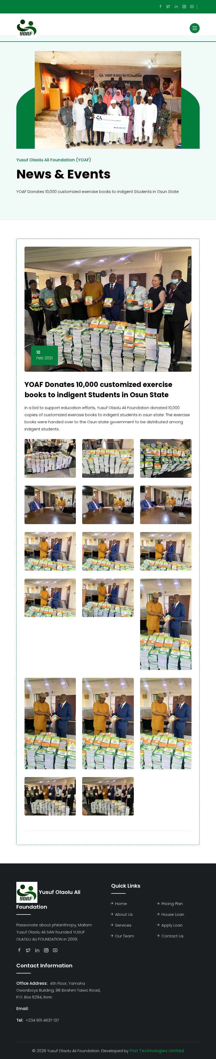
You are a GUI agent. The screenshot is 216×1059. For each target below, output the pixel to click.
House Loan (172, 914)
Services (123, 925)
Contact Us (172, 936)
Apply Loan (172, 925)
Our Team (124, 936)
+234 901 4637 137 (42, 1020)
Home (121, 903)
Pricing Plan (172, 903)
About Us (124, 914)
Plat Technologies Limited (157, 1050)
